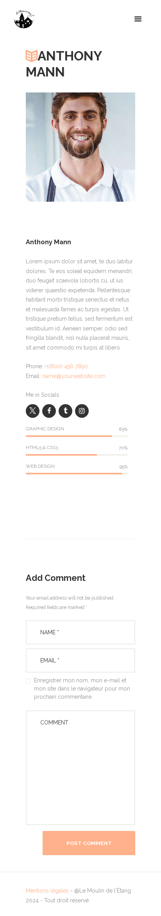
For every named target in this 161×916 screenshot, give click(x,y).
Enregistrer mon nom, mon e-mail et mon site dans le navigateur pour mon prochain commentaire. (82, 688)
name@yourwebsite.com (74, 376)
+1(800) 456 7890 (66, 366)
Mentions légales (47, 891)
